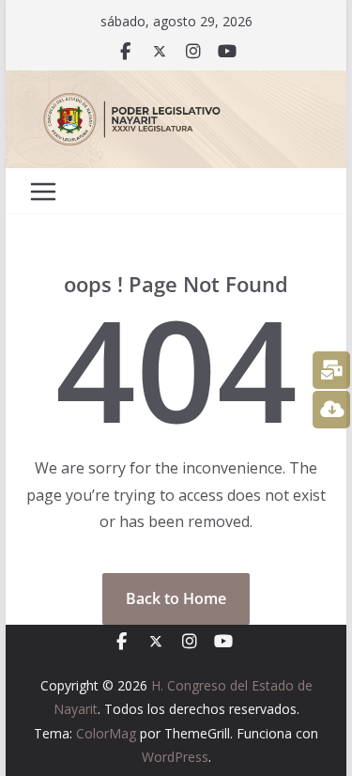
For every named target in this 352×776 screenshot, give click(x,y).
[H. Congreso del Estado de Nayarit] (176, 83)
